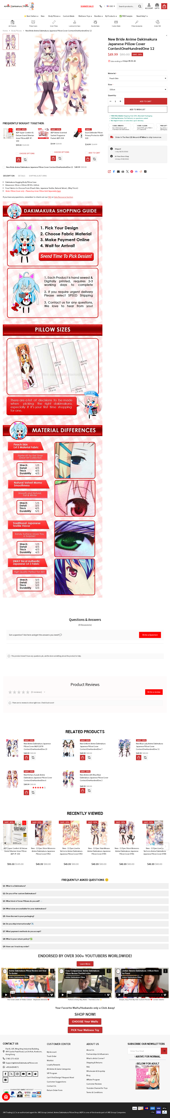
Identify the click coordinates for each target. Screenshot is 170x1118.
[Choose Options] (18, 159)
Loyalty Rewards (53, 1064)
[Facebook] (113, 171)
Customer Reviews (94, 1084)
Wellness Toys (84, 16)
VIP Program (52, 1073)
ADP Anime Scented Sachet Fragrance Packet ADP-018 (59, 135)
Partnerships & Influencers (97, 1054)
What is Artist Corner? (95, 1058)
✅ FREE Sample (125, 16)
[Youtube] (23, 1074)
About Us (90, 1050)
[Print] (123, 171)
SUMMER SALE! (87, 6)
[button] (12, 23)
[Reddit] (140, 171)
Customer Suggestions (56, 1081)
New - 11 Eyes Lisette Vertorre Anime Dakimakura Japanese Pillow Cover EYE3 (71, 851)
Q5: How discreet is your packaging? (18, 916)
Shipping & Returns (94, 1062)
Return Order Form (54, 1090)
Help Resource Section (63, 197)
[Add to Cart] (87, 159)
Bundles (97, 16)
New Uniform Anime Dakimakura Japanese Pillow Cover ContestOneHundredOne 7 (92, 746)
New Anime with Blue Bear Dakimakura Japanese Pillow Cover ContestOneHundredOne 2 (94, 777)
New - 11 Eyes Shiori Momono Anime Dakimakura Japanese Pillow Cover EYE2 (43, 851)
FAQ (49, 197)
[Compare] (25, 159)
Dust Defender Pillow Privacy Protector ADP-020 (94, 135)
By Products (110, 16)
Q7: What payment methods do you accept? (22, 931)
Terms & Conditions (94, 1092)
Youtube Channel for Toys (97, 1088)
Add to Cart (145, 101)
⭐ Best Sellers (30, 16)
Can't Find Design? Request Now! (60, 1077)
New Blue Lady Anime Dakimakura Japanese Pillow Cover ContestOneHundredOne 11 (149, 746)
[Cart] (164, 6)
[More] (36, 16)
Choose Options (27, 153)
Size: (110, 84)
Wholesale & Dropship (95, 1071)
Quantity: (112, 95)
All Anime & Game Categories (59, 1069)
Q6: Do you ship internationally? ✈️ (18, 923)
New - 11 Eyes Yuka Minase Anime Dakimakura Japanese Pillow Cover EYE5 (98, 851)
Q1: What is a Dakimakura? (14, 886)
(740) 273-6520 (12, 1058)
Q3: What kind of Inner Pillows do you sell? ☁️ (22, 901)
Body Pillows (53, 16)
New (42, 16)
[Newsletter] (164, 1051)
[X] (127, 171)
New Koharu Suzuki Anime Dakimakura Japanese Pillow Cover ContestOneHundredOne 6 (38, 777)
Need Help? (141, 16)
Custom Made (68, 16)
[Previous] (4, 846)
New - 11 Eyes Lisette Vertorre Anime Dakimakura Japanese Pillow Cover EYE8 (154, 851)
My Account (52, 1052)
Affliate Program (93, 1079)
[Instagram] (17, 1074)
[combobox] (130, 6)
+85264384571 (12, 1067)
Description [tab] (8, 175)
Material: (112, 73)
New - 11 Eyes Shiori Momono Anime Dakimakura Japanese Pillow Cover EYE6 (127, 851)
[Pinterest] (131, 171)
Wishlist (50, 1060)
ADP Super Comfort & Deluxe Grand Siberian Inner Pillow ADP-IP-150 (15, 851)
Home (5, 30)
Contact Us (51, 1086)
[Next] (165, 846)
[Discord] (136, 171)
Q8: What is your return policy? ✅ (17, 939)
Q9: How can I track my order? (16, 946)
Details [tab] (21, 175)
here (59, 191)
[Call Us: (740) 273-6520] (101, 6)
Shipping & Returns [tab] (38, 175)
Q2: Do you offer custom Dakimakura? (19, 893)
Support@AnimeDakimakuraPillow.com (22, 1063)
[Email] (118, 171)
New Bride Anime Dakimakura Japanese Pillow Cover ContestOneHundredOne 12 (39, 167)
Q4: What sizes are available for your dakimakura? (24, 908)
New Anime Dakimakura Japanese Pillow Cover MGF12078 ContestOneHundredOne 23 (37, 746)
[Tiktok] (145, 171)
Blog (88, 1075)
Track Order (51, 1056)
